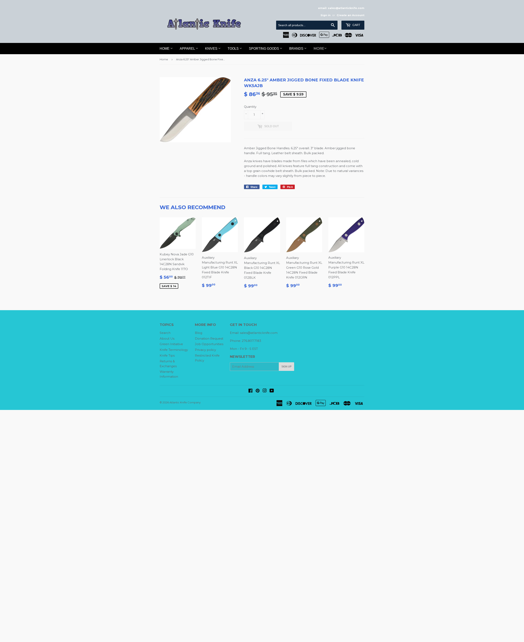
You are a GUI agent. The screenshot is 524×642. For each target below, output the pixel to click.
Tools (233, 48)
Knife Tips (167, 355)
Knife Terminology (174, 350)
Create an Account (350, 15)
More (319, 49)
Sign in (326, 15)
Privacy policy (205, 350)
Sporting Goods (264, 48)
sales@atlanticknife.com (259, 333)
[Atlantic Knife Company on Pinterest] (257, 391)
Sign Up (286, 366)
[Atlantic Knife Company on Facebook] (250, 391)
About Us (167, 338)
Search (165, 333)
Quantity (250, 107)
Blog (198, 333)
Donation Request (209, 338)
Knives (211, 48)
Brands (296, 48)
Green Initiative (171, 344)
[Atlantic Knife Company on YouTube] (272, 391)
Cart (356, 25)
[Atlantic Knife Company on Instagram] (265, 391)
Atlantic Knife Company (185, 402)
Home (165, 48)
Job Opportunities (209, 344)
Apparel (188, 48)
